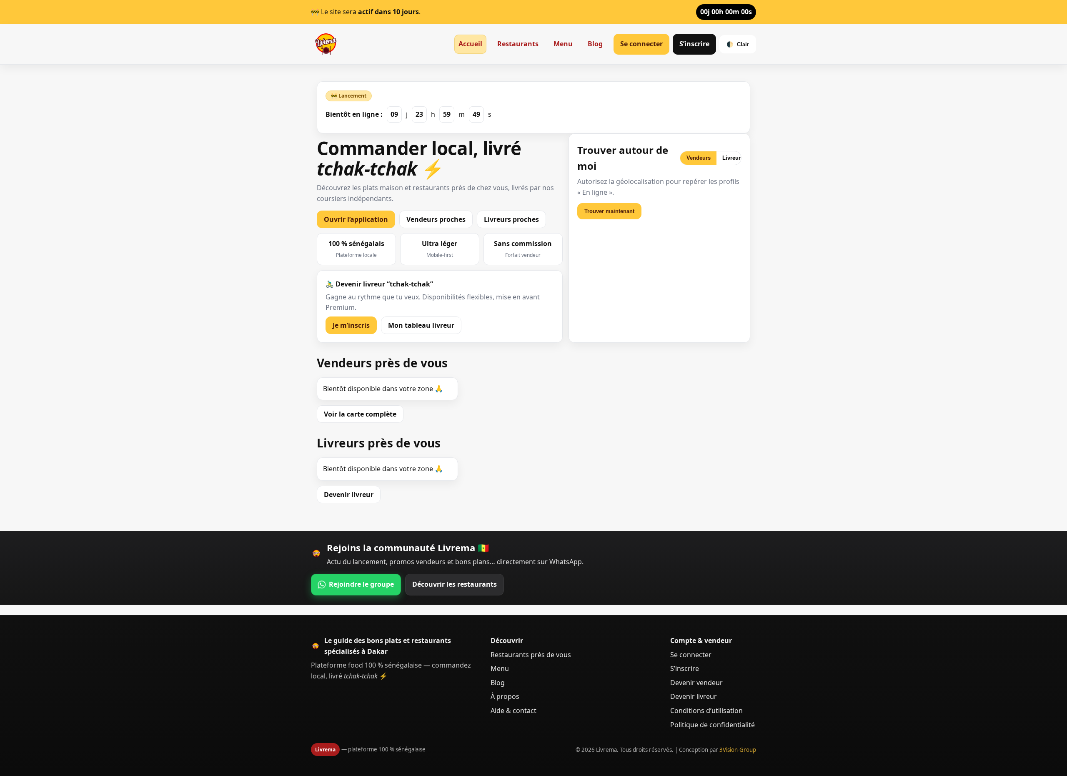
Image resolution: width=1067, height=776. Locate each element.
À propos (505, 696)
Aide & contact (513, 710)
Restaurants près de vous (531, 654)
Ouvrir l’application (356, 219)
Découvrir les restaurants (454, 584)
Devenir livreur (348, 494)
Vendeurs (698, 158)
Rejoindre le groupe (361, 584)
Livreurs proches (511, 219)
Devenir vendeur (696, 682)
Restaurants (518, 43)
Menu (563, 43)
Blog (595, 43)
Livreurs (733, 158)
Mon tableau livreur (421, 325)
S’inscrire (694, 43)
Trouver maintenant (609, 211)
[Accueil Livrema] (326, 44)
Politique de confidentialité (712, 724)
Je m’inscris (351, 325)
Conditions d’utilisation (706, 710)
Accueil (470, 43)
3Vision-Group (737, 749)
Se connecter (641, 43)
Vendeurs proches (436, 219)
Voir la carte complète (360, 414)
